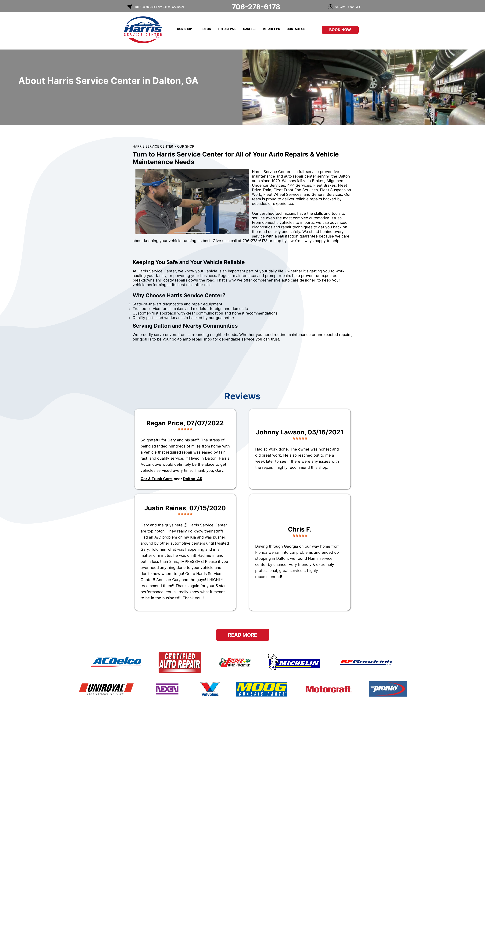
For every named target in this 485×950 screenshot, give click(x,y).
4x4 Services (299, 185)
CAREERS (249, 29)
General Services (326, 194)
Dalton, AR (192, 479)
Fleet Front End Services (296, 190)
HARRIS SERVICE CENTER (153, 146)
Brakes (318, 181)
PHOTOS (205, 29)
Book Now (340, 30)
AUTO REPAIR (226, 29)
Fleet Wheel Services (282, 194)
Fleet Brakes (324, 185)
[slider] (185, 429)
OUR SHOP (184, 29)
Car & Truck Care (156, 479)
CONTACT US (296, 29)
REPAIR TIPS (271, 29)
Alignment (335, 181)
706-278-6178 (256, 7)
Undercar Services (268, 185)
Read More (242, 635)
